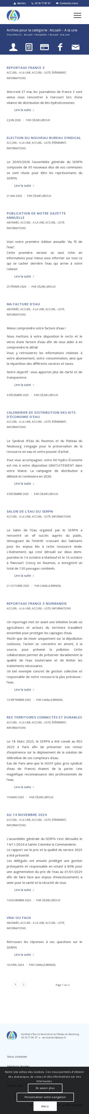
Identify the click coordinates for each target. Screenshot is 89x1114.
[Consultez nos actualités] (29, 47)
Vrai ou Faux (19, 917)
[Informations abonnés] (13, 47)
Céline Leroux (41, 120)
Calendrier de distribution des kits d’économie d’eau (41, 414)
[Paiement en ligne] (44, 47)
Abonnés (13, 222)
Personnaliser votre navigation (45, 1097)
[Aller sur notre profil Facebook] (60, 47)
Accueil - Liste (41, 72)
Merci (45, 1106)
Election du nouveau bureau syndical (44, 138)
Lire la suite (22, 110)
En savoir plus (45, 1088)
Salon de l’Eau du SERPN (30, 511)
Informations (16, 78)
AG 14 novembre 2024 (27, 814)
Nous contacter (17, 1057)
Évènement (59, 72)
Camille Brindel (50, 586)
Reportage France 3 (26, 67)
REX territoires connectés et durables (44, 717)
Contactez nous (69, 3)
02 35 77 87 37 (42, 3)
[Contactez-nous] (75, 47)
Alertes (21, 3)
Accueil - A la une (18, 72)
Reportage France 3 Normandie (37, 603)
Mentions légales (18, 1066)
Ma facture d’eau (23, 304)
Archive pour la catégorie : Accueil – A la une (42, 30)
